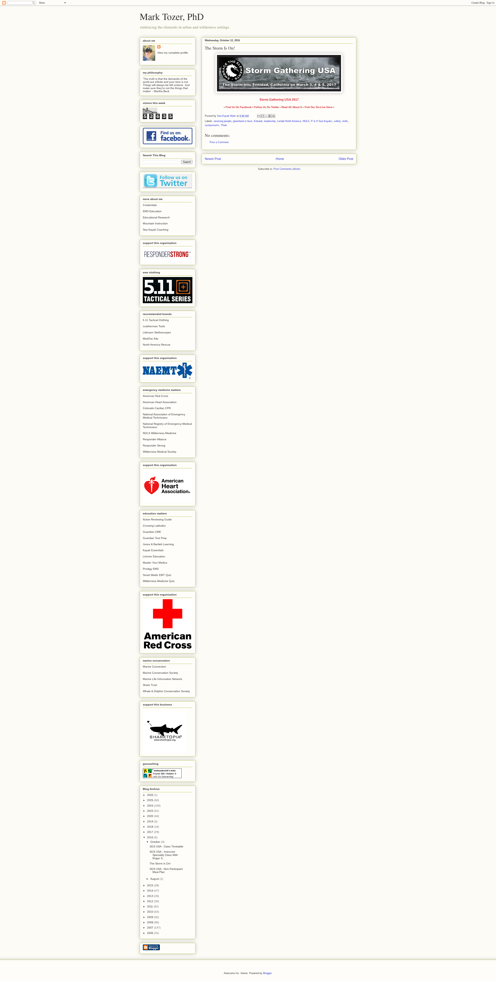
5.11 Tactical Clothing (156, 320)
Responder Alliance (154, 439)
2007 (150, 927)
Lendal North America (289, 121)
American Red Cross (155, 395)
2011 (150, 906)
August (155, 878)
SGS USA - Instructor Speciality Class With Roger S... (164, 855)
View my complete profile (172, 52)
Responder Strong (154, 445)
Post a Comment (219, 142)
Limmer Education (154, 556)
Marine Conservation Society (160, 672)
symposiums (212, 125)
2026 (150, 794)
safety (337, 121)
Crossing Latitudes (154, 525)
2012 (150, 901)
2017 (150, 831)
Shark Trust (150, 685)
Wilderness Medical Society (159, 451)
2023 (150, 810)
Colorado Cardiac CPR (157, 408)
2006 (150, 933)
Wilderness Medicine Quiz (159, 581)
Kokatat (258, 121)
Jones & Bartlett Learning (158, 544)
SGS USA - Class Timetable (166, 846)
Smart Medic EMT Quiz (157, 575)
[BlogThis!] (262, 116)
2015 (150, 885)
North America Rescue (156, 344)
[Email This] (259, 116)
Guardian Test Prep (155, 538)
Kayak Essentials (153, 550)
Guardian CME (152, 531)
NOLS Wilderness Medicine (159, 433)
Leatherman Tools (154, 326)
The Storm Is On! (160, 863)
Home (280, 158)
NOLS (306, 121)
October (155, 841)
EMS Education (152, 211)
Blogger (267, 973)
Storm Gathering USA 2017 (279, 99)
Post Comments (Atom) (287, 168)
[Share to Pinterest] (274, 116)
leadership (270, 121)
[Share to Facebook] (270, 116)
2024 (150, 805)
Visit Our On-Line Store (318, 107)
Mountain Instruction (155, 223)
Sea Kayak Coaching (155, 229)
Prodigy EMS (151, 568)
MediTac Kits (150, 338)
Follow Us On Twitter (266, 107)
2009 (150, 917)
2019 (150, 821)
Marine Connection (154, 666)
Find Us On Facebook (238, 107)
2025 (150, 800)
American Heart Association (160, 402)
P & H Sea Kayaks (321, 121)
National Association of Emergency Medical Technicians (164, 416)
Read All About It (292, 107)
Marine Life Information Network (162, 679)
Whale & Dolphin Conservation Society (166, 691)
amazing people (222, 121)
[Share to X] (266, 116)
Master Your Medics (155, 562)
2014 (150, 890)
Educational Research (156, 217)
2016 (150, 837)
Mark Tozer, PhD (172, 16)
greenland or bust (242, 121)
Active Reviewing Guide (157, 519)
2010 (150, 911)
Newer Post (213, 158)
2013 (150, 896)
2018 (150, 826)
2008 (150, 922)
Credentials (150, 205)
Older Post (346, 158)
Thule (224, 125)
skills (345, 121)
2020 (150, 816)
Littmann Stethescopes (157, 332)
